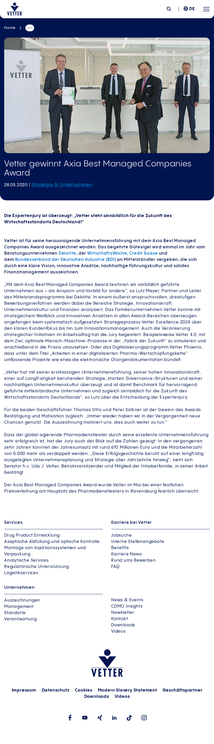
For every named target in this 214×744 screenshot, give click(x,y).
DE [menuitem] (192, 9)
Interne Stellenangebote (137, 541)
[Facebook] (70, 718)
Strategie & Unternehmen (61, 184)
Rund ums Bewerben (133, 560)
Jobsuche (121, 535)
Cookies (83, 690)
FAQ (115, 567)
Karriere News (126, 554)
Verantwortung (20, 619)
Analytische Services (26, 560)
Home (9, 28)
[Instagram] (144, 718)
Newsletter (122, 612)
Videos (118, 631)
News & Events (127, 600)
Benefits (120, 548)
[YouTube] (84, 718)
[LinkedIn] (114, 718)
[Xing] (99, 718)
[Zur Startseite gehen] (14, 9)
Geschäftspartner (183, 690)
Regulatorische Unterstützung (36, 567)
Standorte (15, 613)
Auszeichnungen (22, 600)
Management (19, 606)
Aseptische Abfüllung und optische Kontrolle (51, 541)
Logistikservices (21, 573)
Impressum (24, 690)
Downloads (123, 625)
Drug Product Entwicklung (32, 535)
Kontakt (119, 619)
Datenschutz (56, 690)
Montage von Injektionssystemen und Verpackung (45, 551)
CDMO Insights (126, 606)
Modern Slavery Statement (127, 690)
